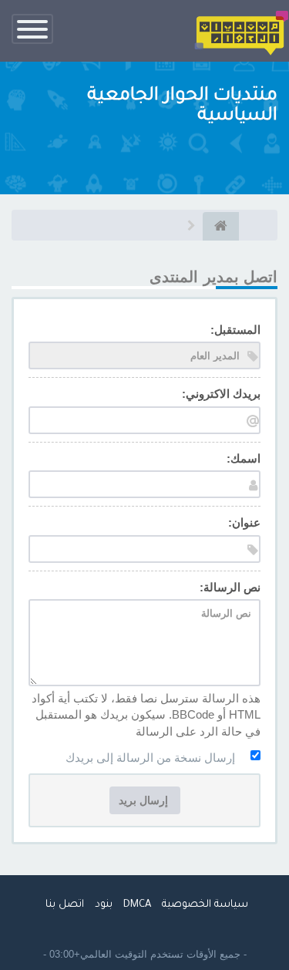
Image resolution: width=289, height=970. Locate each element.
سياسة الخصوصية (205, 905)
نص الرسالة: (230, 587)
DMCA (137, 905)
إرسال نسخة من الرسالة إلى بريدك (150, 757)
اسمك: (243, 458)
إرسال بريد (145, 800)
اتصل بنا (64, 905)
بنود (104, 905)
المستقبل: (235, 329)
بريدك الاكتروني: (221, 393)
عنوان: (244, 522)
